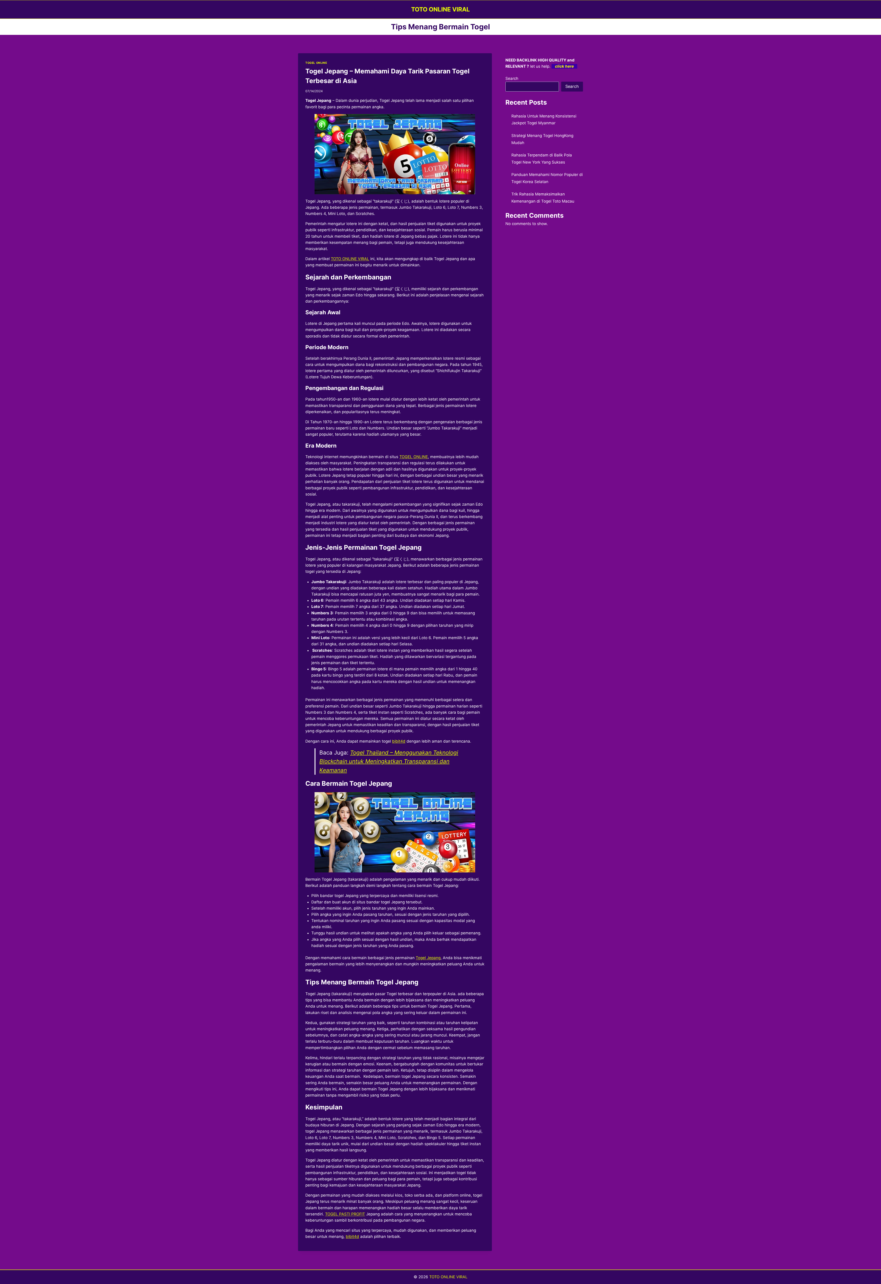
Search (511, 78)
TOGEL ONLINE (316, 62)
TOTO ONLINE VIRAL (350, 258)
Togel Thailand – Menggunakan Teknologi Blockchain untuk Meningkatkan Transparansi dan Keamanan (388, 761)
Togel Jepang (428, 957)
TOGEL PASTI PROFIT (345, 1214)
